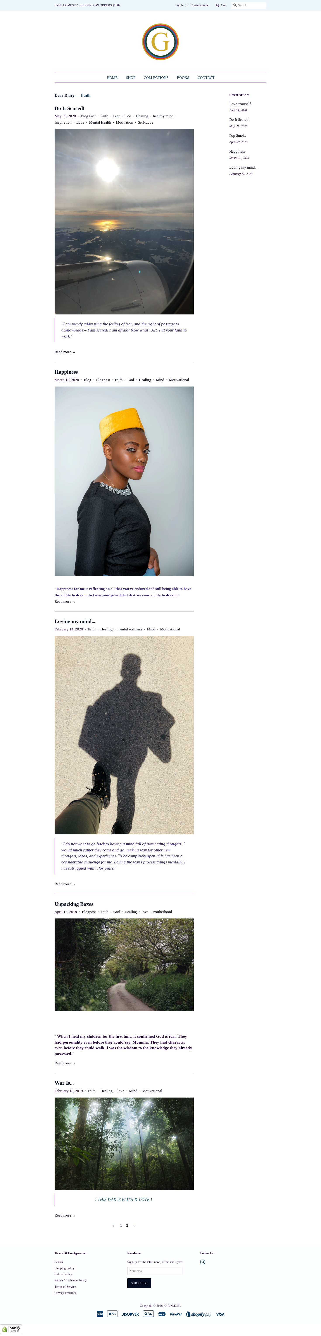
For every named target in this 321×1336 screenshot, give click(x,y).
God (128, 116)
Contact (206, 78)
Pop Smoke (238, 135)
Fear (116, 116)
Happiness (66, 372)
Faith (104, 116)
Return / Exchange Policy (70, 1280)
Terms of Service (65, 1286)
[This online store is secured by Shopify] (11, 1333)
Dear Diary (65, 95)
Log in (179, 5)
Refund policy (63, 1274)
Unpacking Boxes (74, 904)
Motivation (124, 122)
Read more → (65, 352)
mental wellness (129, 629)
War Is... (64, 1083)
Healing (142, 116)
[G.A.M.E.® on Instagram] (202, 1263)
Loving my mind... (75, 621)
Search (59, 1262)
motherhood (162, 912)
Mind (160, 380)
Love (80, 122)
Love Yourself (240, 104)
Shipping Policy (64, 1268)
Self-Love (145, 122)
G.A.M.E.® (172, 1305)
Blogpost (103, 380)
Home (112, 78)
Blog (87, 380)
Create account (200, 5)
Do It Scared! (70, 108)
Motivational (179, 380)
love (145, 912)
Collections (156, 78)
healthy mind (163, 116)
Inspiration (63, 122)
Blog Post (88, 116)
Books (183, 78)
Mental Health (100, 122)
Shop (130, 78)
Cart (223, 5)
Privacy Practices (65, 1293)
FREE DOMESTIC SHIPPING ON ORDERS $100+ (88, 5)
